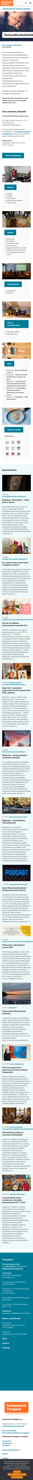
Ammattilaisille (13, 284)
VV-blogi (24, 817)
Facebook (5, 1343)
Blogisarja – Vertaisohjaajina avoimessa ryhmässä (14, 756)
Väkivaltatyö (17, 45)
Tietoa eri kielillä (13, 430)
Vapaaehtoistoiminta (18, 752)
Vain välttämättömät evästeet (17, 1474)
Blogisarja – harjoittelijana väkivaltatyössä (13, 821)
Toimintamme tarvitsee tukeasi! (16, 9)
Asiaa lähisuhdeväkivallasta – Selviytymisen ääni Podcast (15, 889)
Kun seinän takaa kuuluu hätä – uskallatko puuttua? (16, 563)
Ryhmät (10, 232)
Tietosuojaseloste (17, 1477)
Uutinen (23, 684)
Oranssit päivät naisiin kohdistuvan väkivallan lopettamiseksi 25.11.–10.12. (14, 1200)
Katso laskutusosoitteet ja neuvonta (15, 1433)
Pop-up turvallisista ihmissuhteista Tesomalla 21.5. (15, 624)
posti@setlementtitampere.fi (13, 1426)
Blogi (9, 364)
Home (4, 45)
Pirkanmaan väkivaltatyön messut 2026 (13, 946)
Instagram (6, 1348)
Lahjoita (5, 1458)
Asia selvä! (17, 1471)
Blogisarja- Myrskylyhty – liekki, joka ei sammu (15, 501)
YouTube (6, 1445)
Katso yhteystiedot (9, 1431)
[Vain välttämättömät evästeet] (31, 1469)
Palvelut (9, 45)
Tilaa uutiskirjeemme (13, 155)
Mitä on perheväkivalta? (13, 324)
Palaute (5, 1454)
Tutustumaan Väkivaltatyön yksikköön (14, 1012)
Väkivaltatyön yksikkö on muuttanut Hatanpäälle (13, 1133)
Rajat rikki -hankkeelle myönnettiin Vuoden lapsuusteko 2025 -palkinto (16, 690)
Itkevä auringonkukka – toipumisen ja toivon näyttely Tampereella (14, 1069)
